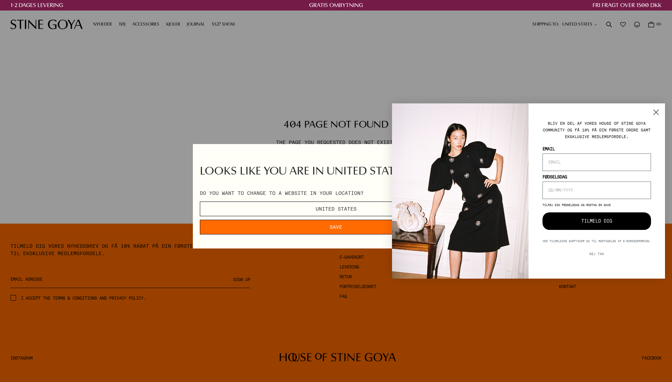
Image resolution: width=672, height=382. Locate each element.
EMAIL (548, 148)
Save (336, 227)
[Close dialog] (656, 112)
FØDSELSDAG (554, 177)
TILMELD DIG (596, 221)
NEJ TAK (596, 254)
